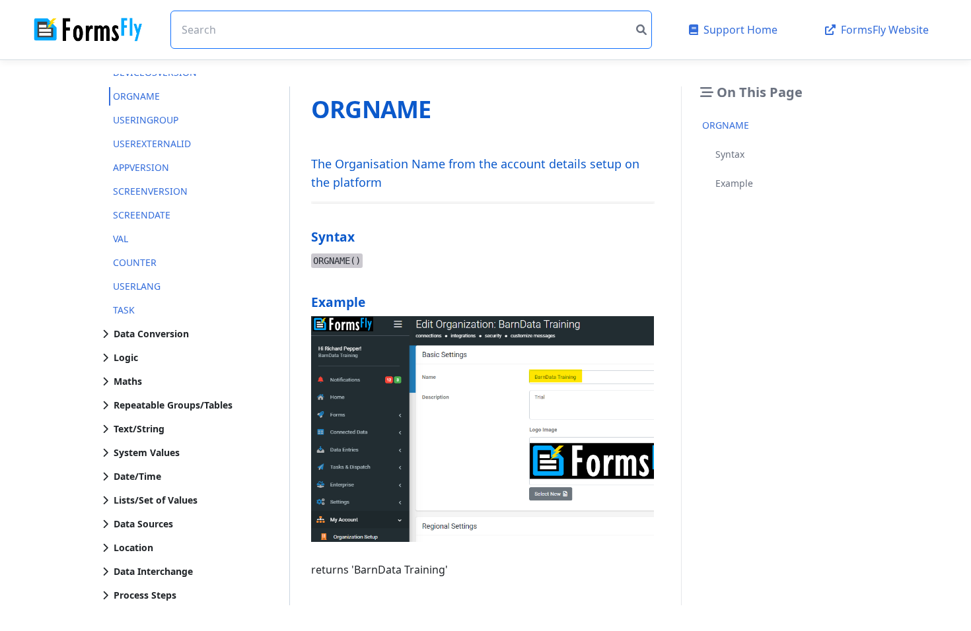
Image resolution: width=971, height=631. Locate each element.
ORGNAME (136, 96)
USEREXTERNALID (152, 143)
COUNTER (135, 262)
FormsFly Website (885, 29)
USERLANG (137, 286)
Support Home (740, 29)
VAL (120, 238)
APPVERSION (141, 167)
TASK (124, 310)
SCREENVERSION (150, 191)
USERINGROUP (145, 120)
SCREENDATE (141, 215)
